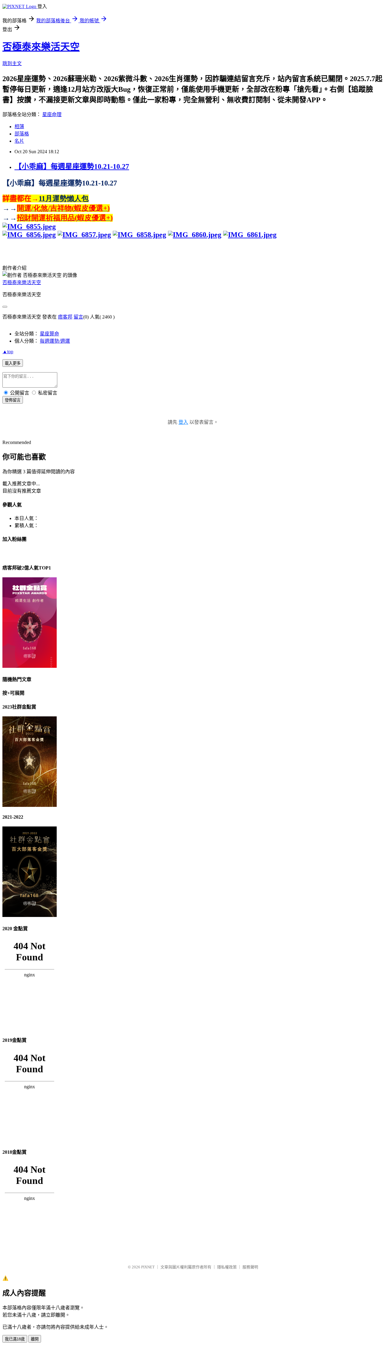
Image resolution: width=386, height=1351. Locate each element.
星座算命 (49, 333)
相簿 (19, 126)
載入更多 (13, 363)
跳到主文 (12, 63)
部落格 (21, 133)
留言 (78, 316)
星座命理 (52, 114)
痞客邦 (65, 316)
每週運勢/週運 (55, 341)
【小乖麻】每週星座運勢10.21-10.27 (71, 166)
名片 (19, 141)
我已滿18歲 (15, 1339)
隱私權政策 (227, 1267)
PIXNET (148, 1267)
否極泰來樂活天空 (41, 46)
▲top (7, 351)
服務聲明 (250, 1267)
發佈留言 (13, 400)
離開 (35, 1339)
